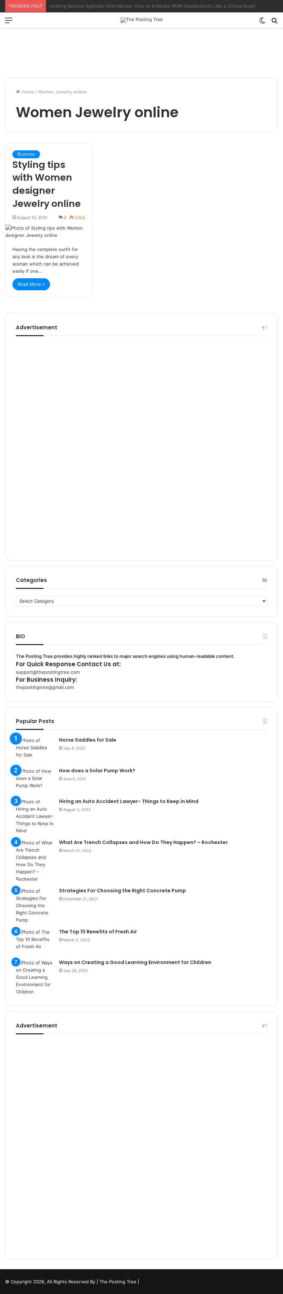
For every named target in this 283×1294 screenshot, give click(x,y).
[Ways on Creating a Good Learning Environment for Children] (35, 977)
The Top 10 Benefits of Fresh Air (98, 931)
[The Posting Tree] (141, 20)
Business (26, 154)
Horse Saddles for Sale (87, 739)
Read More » (31, 284)
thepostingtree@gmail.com (45, 687)
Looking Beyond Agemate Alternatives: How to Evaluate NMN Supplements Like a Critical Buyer (152, 6)
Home (27, 91)
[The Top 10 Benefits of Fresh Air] (35, 941)
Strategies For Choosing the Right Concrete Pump (122, 890)
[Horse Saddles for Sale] (35, 750)
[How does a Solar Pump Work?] (35, 780)
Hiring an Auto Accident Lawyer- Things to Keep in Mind (128, 801)
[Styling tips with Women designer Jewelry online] (49, 231)
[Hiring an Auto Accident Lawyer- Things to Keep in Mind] (35, 816)
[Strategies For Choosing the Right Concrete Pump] (35, 905)
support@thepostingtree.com (48, 672)
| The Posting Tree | (118, 1281)
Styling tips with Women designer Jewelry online (46, 184)
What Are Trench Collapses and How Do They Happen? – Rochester (143, 842)
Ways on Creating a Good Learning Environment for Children (135, 962)
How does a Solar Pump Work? (97, 770)
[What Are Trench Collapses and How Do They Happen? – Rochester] (35, 861)
